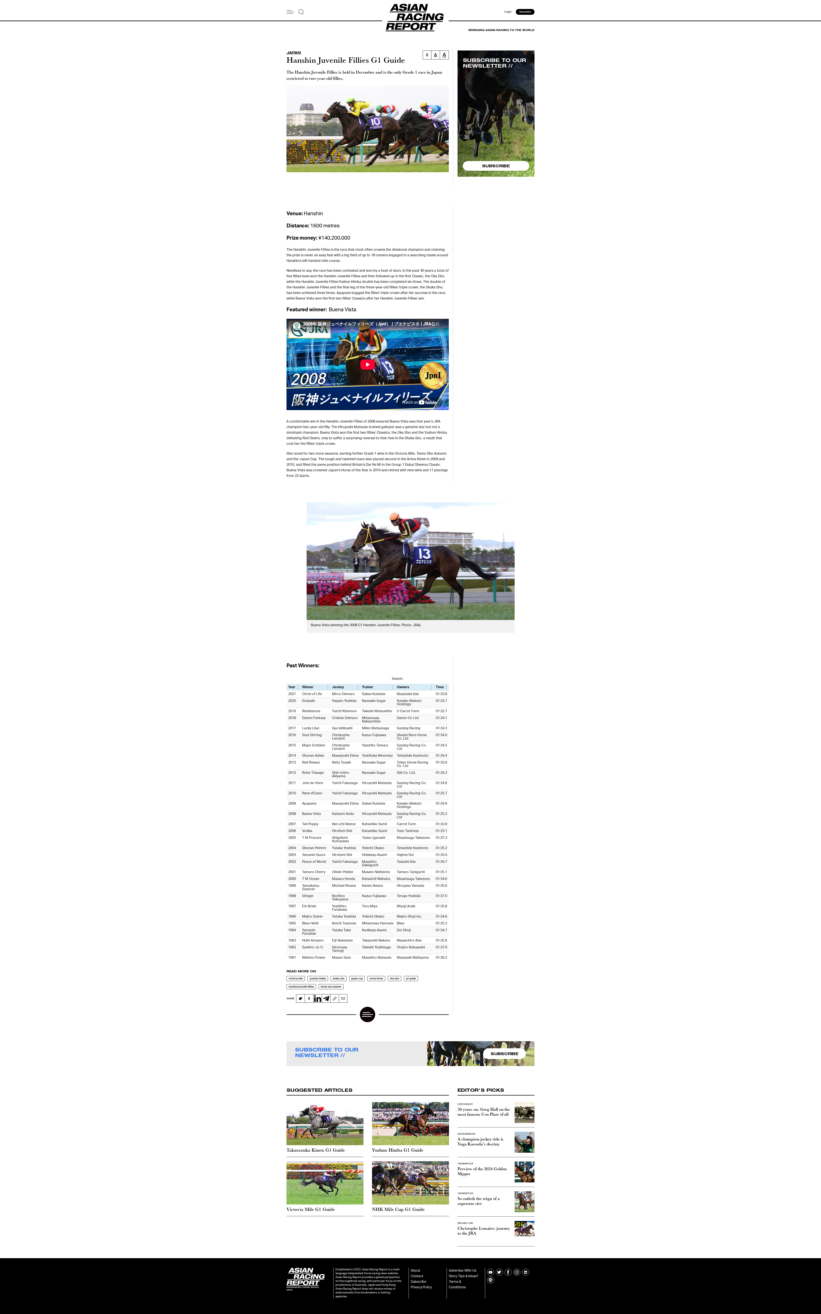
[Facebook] (309, 998)
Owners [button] (403, 687)
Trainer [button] (367, 687)
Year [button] (291, 687)
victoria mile (296, 978)
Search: (397, 678)
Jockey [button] (338, 687)
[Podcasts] (490, 1280)
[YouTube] (490, 1272)
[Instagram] (516, 1272)
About (415, 1270)
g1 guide (411, 978)
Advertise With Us (462, 1270)
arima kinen (376, 978)
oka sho (394, 978)
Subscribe (418, 1281)
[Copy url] (334, 998)
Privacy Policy (421, 1287)
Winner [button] (307, 687)
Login (508, 11)
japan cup (357, 978)
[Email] (343, 998)
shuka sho (338, 978)
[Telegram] (326, 998)
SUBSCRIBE (496, 165)
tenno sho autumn (331, 986)
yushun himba (318, 978)
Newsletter (525, 12)
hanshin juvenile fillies (301, 986)
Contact (417, 1276)
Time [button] (440, 687)
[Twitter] (300, 998)
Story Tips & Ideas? (463, 1276)
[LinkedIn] (317, 998)
